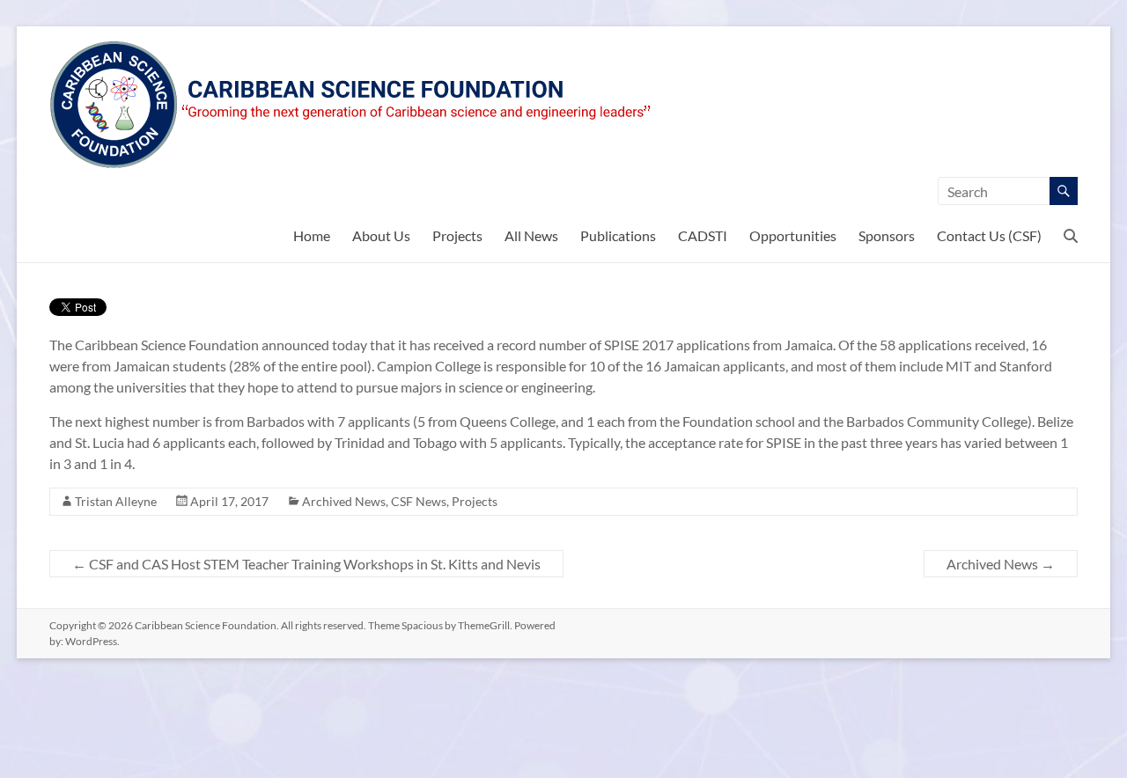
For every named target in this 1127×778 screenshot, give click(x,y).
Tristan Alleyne (116, 501)
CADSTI (702, 235)
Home (311, 235)
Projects (457, 235)
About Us (381, 235)
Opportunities (792, 235)
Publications (618, 235)
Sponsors (886, 235)
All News (531, 235)
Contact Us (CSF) (989, 235)
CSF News (418, 501)
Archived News (344, 501)
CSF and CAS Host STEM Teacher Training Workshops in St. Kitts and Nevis (306, 563)
